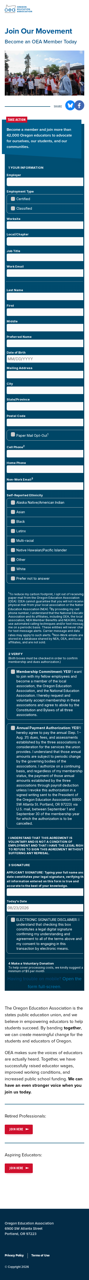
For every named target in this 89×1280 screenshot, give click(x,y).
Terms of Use (40, 1255)
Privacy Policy (14, 1255)
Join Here (16, 1129)
